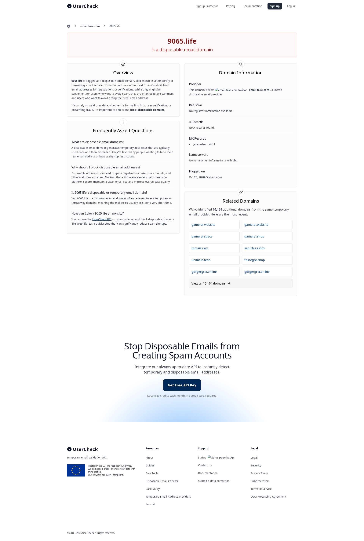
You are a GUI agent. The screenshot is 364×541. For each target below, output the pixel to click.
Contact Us (205, 465)
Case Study (153, 489)
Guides (150, 465)
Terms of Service (261, 489)
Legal (254, 457)
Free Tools (152, 473)
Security (256, 465)
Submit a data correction (214, 481)
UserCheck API (101, 219)
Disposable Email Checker (162, 481)
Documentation (252, 6)
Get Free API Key (182, 385)
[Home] (69, 26)
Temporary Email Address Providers (168, 496)
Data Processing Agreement (268, 496)
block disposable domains (147, 110)
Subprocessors (260, 481)
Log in (291, 6)
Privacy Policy (259, 473)
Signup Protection (207, 6)
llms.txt (150, 504)
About (149, 457)
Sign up (275, 6)
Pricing (230, 6)
